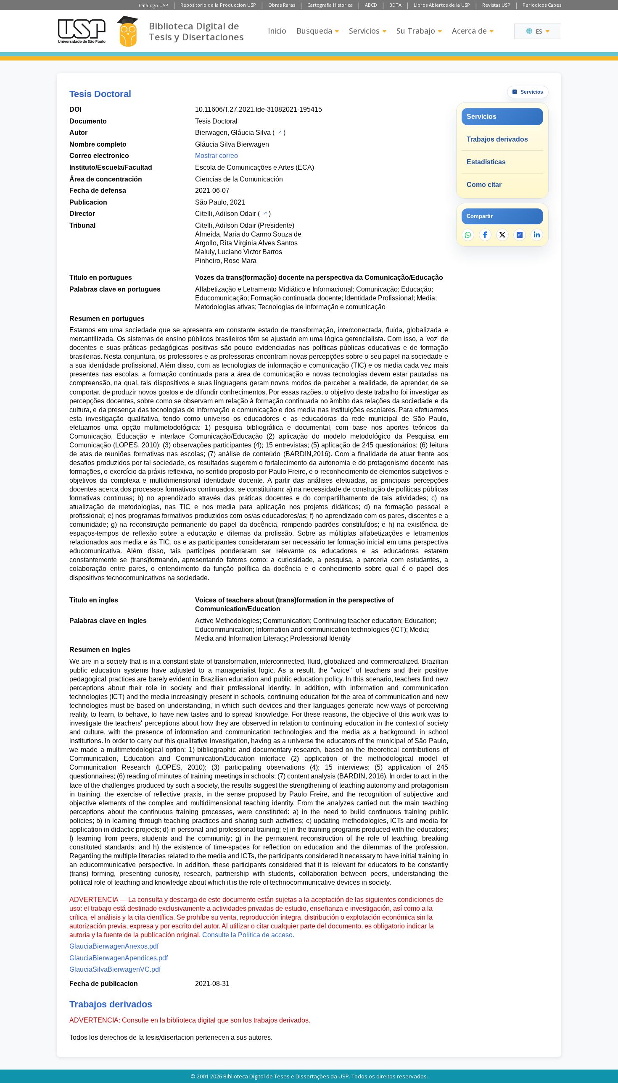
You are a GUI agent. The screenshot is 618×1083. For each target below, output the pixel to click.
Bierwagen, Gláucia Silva (233, 132)
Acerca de (469, 31)
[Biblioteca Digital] (127, 31)
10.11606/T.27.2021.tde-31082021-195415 (258, 109)
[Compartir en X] (502, 235)
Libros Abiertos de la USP (442, 5)
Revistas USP (496, 5)
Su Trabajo (415, 31)
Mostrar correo (216, 155)
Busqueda (314, 31)
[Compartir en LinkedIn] (537, 235)
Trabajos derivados (497, 139)
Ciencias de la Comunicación (239, 179)
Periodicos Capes (542, 5)
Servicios (364, 31)
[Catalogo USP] (279, 132)
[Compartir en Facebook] (485, 235)
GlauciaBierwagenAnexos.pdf (113, 946)
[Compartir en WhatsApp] (468, 235)
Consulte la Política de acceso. (248, 934)
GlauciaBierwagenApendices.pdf (118, 958)
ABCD (371, 5)
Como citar (484, 184)
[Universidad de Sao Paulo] (81, 31)
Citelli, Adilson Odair (225, 213)
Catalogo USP (153, 5)
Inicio (277, 31)
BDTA (395, 5)
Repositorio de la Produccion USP (218, 5)
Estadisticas (486, 162)
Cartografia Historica (330, 5)
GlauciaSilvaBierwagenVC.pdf (115, 969)
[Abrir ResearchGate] (519, 235)
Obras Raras (281, 5)
